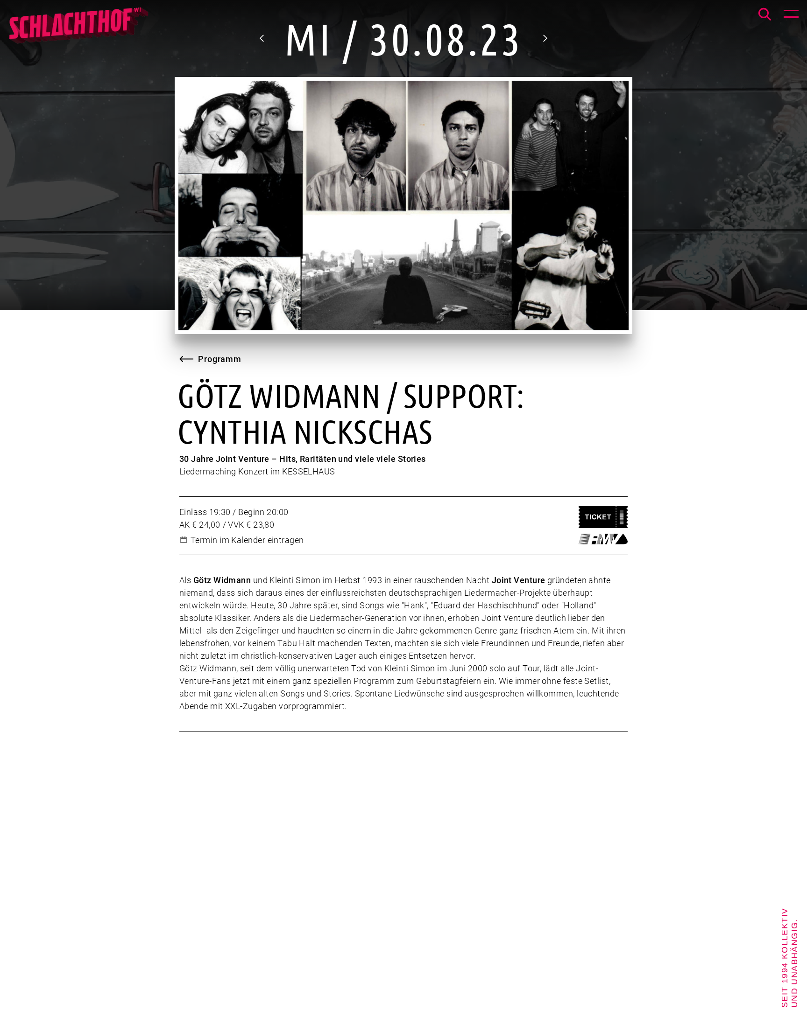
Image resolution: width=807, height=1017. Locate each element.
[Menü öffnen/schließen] (791, 15)
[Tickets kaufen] (603, 517)
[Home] (78, 30)
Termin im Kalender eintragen (247, 540)
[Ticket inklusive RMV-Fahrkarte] (603, 539)
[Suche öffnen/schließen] (764, 14)
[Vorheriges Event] (262, 38)
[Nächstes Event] (544, 38)
